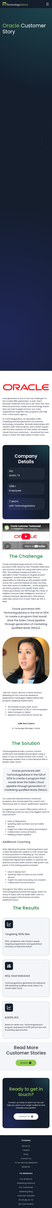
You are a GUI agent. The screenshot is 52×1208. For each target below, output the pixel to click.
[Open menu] (47, 4)
